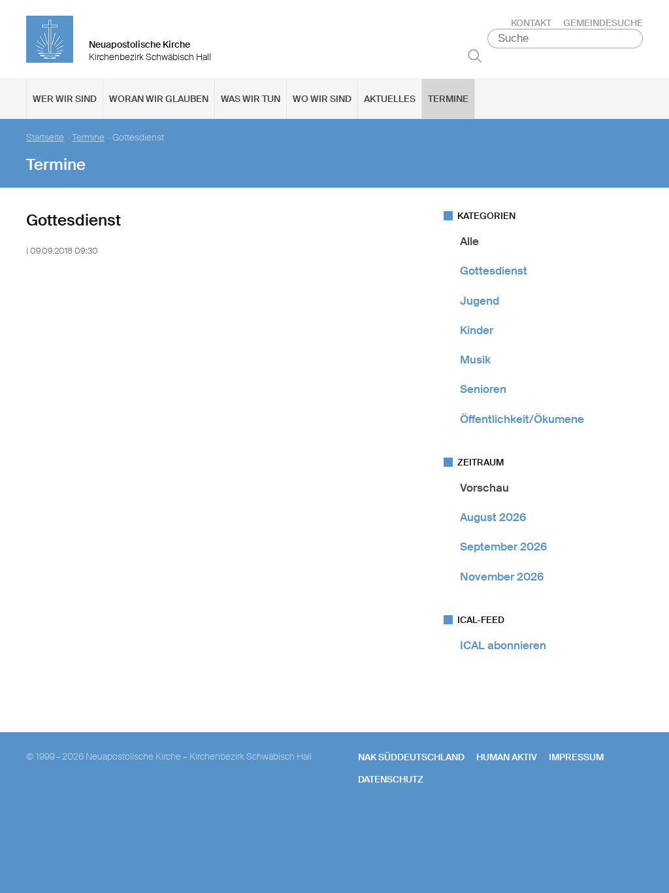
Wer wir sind (65, 99)
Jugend (479, 301)
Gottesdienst (493, 270)
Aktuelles (390, 99)
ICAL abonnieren (503, 645)
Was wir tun (250, 99)
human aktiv (506, 757)
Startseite (45, 137)
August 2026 (493, 517)
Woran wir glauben (158, 99)
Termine (448, 99)
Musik (475, 359)
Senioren (483, 389)
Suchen (474, 55)
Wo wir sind (322, 99)
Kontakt (531, 23)
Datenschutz (390, 779)
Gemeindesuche (603, 23)
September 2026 (503, 546)
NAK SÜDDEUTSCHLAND (411, 757)
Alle (469, 241)
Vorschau (484, 487)
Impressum (576, 757)
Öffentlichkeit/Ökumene (522, 419)
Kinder (476, 330)
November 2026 (502, 576)
